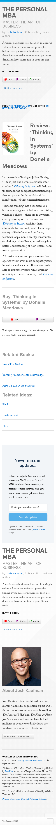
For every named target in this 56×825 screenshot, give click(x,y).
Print (9, 79)
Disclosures (15, 799)
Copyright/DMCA (29, 799)
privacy (35, 530)
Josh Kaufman (14, 32)
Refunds (42, 799)
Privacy (5, 799)
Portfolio (9, 772)
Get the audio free (13, 88)
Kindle (22, 79)
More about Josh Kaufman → (18, 736)
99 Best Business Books (25, 107)
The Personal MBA (25, 12)
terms (43, 530)
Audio (36, 79)
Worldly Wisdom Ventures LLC (31, 761)
